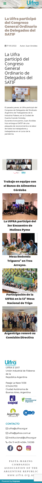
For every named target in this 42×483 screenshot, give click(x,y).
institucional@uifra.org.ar (22, 437)
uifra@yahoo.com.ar (20, 433)
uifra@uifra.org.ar (18, 428)
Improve (16, 481)
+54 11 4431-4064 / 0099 (21, 442)
